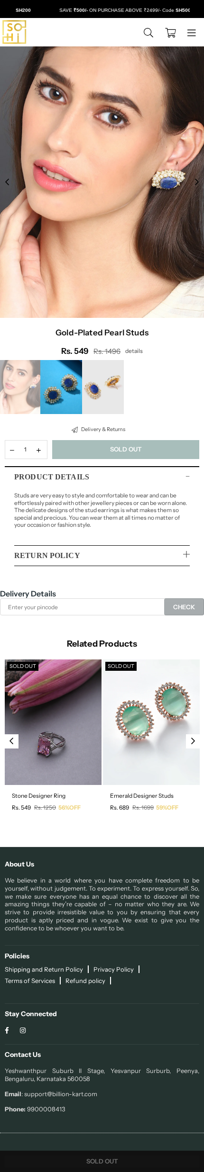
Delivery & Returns (102, 429)
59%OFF (167, 807)
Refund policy (85, 980)
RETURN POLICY (47, 555)
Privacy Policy (113, 969)
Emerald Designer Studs (142, 795)
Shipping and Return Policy (44, 969)
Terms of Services (30, 980)
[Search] (148, 32)
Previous (7, 182)
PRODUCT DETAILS (51, 477)
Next (197, 182)
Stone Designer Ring (38, 795)
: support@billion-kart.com (59, 1094)
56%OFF (69, 807)
